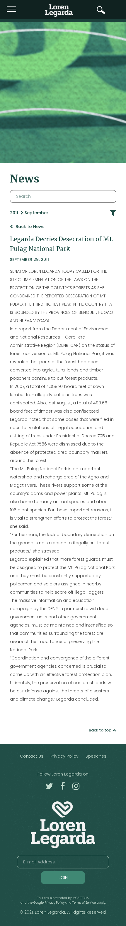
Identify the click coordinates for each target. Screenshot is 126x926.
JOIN (63, 877)
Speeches (96, 756)
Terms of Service (84, 902)
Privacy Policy (64, 756)
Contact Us (31, 756)
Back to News (29, 227)
